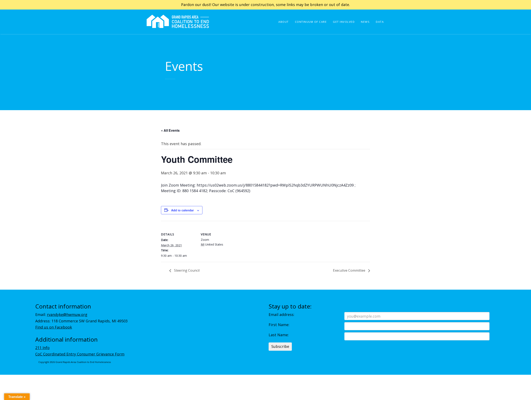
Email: (61, 314)
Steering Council (186, 270)
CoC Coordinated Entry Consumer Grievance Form (79, 354)
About (283, 22)
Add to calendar (182, 210)
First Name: (279, 324)
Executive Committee (349, 270)
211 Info (42, 347)
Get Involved (344, 22)
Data (380, 22)
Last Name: (279, 334)
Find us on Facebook (53, 327)
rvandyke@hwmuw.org (67, 314)
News (365, 22)
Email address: (281, 314)
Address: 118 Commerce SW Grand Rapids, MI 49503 (81, 320)
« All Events (170, 130)
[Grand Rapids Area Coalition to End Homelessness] (178, 27)
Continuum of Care (311, 22)
